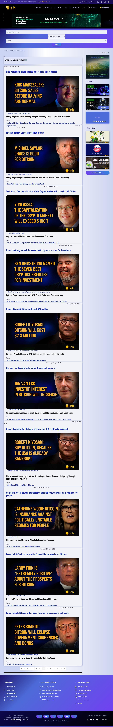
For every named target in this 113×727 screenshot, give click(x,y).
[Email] (74, 716)
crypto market (17, 243)
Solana (52, 301)
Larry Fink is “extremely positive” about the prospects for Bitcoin (36, 554)
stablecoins (48, 419)
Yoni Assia (9, 243)
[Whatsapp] (100, 719)
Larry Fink (9, 605)
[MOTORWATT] (97, 66)
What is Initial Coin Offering (50, 697)
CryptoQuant (40, 184)
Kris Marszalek (11, 123)
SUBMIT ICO (75, 7)
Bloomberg (39, 123)
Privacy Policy (82, 693)
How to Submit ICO (48, 687)
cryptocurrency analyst (25, 664)
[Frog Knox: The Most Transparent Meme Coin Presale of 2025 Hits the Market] (97, 137)
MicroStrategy (24, 184)
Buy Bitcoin (24, 485)
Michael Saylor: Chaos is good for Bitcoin (25, 132)
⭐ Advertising (104, 7)
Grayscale (37, 546)
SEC (58, 243)
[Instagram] (105, 1)
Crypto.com (32, 123)
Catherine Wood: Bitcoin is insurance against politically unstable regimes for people (42, 494)
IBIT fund (39, 605)
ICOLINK (38, 7)
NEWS (84, 7)
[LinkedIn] (67, 716)
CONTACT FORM (83, 687)
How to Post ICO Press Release (51, 690)
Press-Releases (11, 693)
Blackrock (20, 605)
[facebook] (94, 719)
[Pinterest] (103, 719)
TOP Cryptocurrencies (48, 700)
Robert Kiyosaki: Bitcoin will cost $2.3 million (27, 309)
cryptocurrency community (32, 301)
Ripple (56, 301)
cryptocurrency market (68, 123)
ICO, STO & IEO (11, 687)
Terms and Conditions (84, 690)
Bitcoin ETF (45, 605)
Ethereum (48, 123)
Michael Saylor (11, 184)
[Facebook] (101, 1)
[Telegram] (108, 1)
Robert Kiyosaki (11, 360)
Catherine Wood (25, 360)
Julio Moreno (32, 184)
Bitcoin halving (24, 123)
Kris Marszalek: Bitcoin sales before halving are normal (31, 71)
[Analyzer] (56, 20)
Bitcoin (17, 123)
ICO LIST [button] (59, 7)
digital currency (41, 360)
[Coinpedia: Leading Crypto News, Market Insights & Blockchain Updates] (97, 150)
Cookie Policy (82, 697)
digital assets (53, 605)
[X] (98, 1)
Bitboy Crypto (20, 301)
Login (92, 2)
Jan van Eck (10, 419)
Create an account (83, 700)
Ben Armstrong (11, 301)
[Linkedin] (97, 719)
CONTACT (94, 7)
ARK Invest (33, 360)
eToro (36, 243)
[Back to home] (10, 8)
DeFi (65, 301)
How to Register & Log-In (49, 693)
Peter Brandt (10, 664)
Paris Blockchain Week (45, 243)
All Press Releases (99, 173)
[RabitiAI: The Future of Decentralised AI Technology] (97, 163)
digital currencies (56, 123)
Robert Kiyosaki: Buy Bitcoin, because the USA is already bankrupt (37, 429)
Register (84, 2)
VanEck (20, 419)
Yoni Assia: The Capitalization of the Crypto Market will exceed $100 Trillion (41, 191)
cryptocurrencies (11, 126)
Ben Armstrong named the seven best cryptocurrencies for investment (38, 250)
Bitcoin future (27, 605)
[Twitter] (88, 719)
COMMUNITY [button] (47, 7)
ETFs (44, 123)
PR (65, 7)
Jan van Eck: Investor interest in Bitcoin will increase (30, 368)
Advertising (104, 52)
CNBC (22, 546)
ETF (33, 605)
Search (56, 44)
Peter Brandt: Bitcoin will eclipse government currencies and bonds (37, 613)
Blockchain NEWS (12, 697)
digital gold (31, 485)
